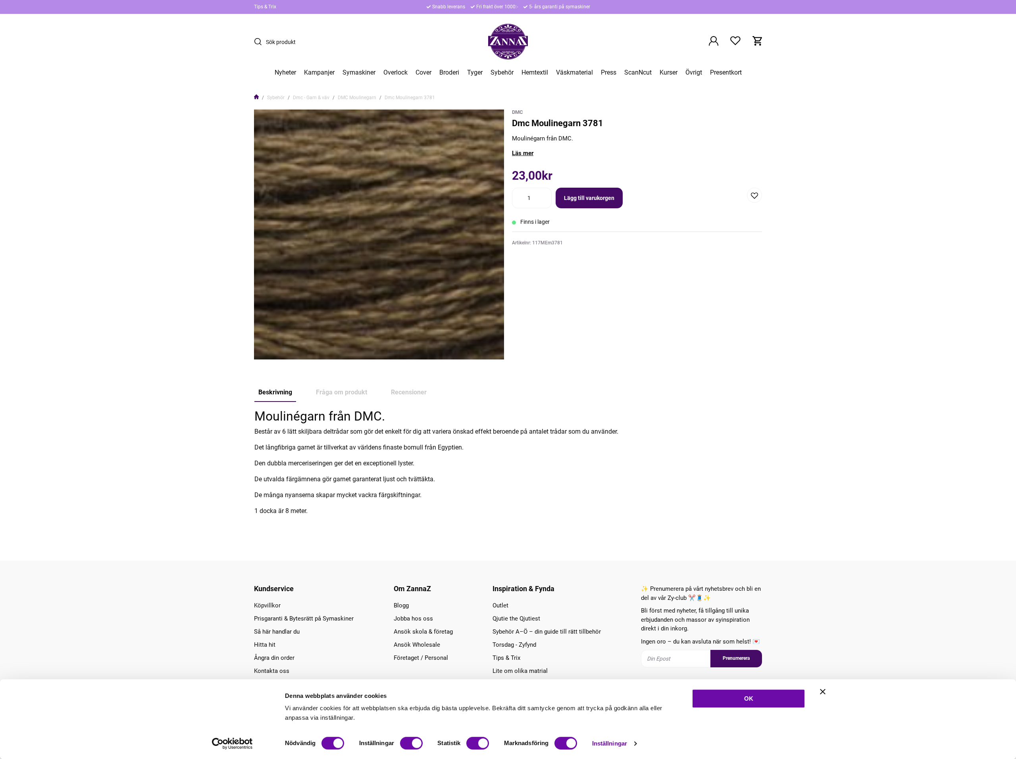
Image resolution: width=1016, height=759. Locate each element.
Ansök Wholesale (417, 644)
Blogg (401, 605)
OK (748, 698)
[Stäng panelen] (823, 691)
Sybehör (502, 72)
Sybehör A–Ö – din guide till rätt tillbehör (547, 631)
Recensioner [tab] (409, 392)
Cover (423, 72)
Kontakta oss (271, 670)
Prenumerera (736, 658)
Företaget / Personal (421, 657)
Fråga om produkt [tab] (341, 392)
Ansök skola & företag (423, 631)
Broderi (449, 72)
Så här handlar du (277, 631)
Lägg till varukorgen (589, 198)
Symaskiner (359, 72)
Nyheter (285, 72)
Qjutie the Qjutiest (516, 618)
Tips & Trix (265, 7)
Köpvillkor (267, 605)
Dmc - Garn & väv (311, 97)
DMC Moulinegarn (357, 97)
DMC (517, 112)
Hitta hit (264, 644)
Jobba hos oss (413, 618)
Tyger (475, 72)
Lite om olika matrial (520, 670)
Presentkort (726, 72)
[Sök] (260, 42)
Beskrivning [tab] (275, 392)
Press (608, 72)
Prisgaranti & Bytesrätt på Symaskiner (304, 618)
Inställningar (609, 743)
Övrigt (693, 72)
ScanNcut (638, 72)
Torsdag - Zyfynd (514, 644)
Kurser (668, 72)
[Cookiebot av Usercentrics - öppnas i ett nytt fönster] (232, 743)
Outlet (500, 605)
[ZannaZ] (508, 42)
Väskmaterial (574, 72)
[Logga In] (713, 41)
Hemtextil (534, 72)
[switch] (411, 743)
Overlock (395, 72)
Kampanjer (319, 72)
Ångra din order (274, 657)
